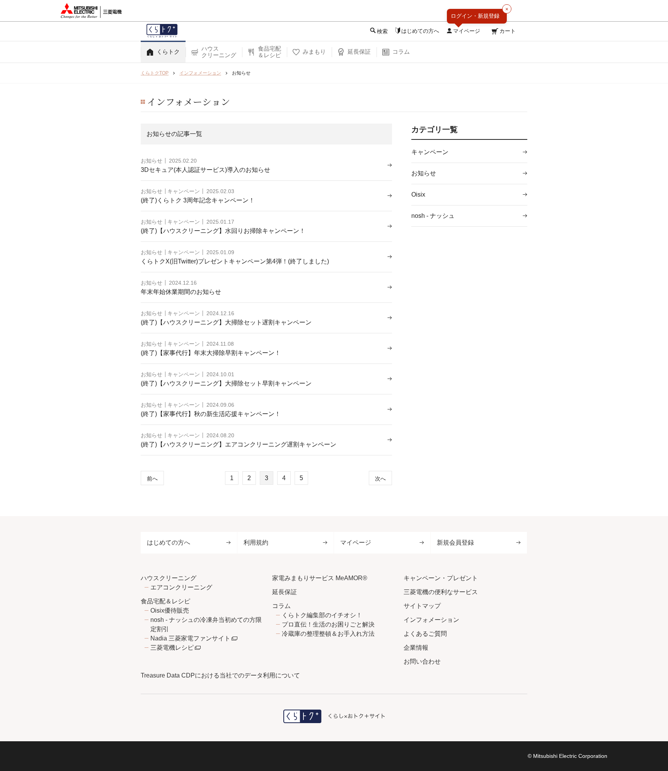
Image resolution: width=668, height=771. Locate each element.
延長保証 (284, 592)
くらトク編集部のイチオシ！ (322, 615)
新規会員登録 (455, 542)
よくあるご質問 (425, 633)
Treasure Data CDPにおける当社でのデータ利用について (220, 675)
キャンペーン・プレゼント (441, 578)
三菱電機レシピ (172, 647)
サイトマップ (422, 606)
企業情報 (416, 647)
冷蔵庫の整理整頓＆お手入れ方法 (328, 633)
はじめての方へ (168, 542)
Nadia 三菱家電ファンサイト (190, 638)
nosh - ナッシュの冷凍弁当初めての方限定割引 (206, 624)
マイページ (355, 542)
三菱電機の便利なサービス (441, 592)
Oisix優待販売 (169, 610)
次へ (380, 479)
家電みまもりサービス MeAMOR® (319, 578)
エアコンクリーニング (181, 587)
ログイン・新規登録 (475, 16)
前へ (152, 479)
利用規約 (256, 542)
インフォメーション (431, 619)
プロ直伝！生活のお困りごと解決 (328, 624)
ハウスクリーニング (168, 578)
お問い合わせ (422, 661)
